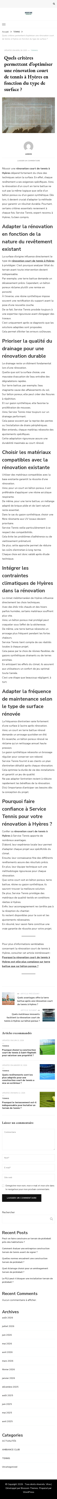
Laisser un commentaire (28, 161)
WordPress (28, 1492)
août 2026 (7, 1317)
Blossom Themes (29, 1488)
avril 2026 (7, 1352)
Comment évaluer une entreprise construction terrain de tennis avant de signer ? (26, 1250)
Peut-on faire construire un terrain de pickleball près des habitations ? (26, 1240)
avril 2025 (7, 1421)
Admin (28, 154)
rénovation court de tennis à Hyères (33, 261)
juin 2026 (7, 1335)
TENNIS (34, 50)
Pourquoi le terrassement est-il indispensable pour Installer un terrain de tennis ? (19, 1105)
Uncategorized (9, 1466)
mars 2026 (7, 1360)
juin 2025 (7, 1404)
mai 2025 (7, 1412)
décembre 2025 (10, 1386)
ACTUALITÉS (9, 1440)
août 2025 (7, 1395)
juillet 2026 (8, 1326)
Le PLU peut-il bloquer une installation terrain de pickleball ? (27, 1280)
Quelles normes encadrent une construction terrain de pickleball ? (24, 1260)
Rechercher (8, 1212)
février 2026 (8, 1369)
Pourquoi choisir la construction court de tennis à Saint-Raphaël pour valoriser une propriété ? (19, 1052)
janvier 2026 (8, 1378)
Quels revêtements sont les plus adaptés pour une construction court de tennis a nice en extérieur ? (18, 1079)
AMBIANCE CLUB (11, 1449)
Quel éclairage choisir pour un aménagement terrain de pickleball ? (25, 1270)
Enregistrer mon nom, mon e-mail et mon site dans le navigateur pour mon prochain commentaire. (30, 1187)
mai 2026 (7, 1343)
